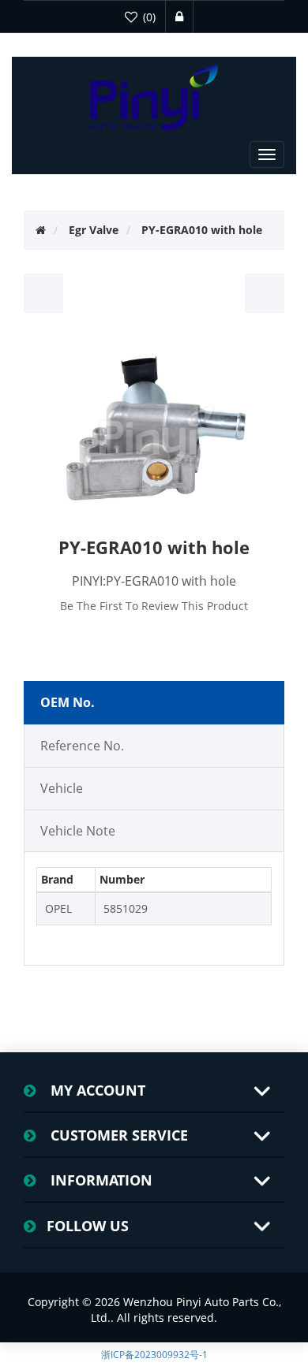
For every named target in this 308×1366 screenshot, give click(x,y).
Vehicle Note (77, 830)
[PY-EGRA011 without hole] (264, 293)
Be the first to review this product (154, 605)
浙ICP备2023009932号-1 (154, 1354)
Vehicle (61, 788)
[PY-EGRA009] (44, 293)
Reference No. (82, 745)
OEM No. (67, 702)
